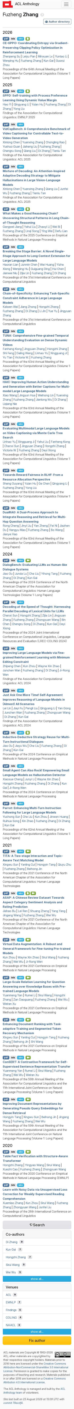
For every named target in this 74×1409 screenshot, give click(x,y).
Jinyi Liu (26, 525)
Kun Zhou (29, 666)
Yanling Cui (28, 864)
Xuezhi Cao (10, 1169)
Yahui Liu (30, 226)
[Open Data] (28, 732)
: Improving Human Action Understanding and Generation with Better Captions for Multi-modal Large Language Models (36, 386)
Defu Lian (61, 231)
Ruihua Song (11, 821)
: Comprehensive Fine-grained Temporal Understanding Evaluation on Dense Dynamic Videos (36, 340)
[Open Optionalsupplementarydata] (28, 893)
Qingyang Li (21, 104)
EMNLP (11, 1302)
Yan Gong (64, 708)
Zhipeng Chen (12, 666)
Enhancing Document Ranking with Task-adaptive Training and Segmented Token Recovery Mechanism (32, 1028)
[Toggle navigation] (66, 4)
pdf (6, 38)
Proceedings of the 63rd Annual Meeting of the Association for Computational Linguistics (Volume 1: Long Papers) (37, 366)
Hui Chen (58, 269)
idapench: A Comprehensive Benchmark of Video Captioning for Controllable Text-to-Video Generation (36, 133)
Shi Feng (8, 353)
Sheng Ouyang (12, 483)
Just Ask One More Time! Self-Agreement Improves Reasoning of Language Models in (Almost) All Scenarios (34, 699)
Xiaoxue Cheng (13, 779)
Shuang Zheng (39, 911)
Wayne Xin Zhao (48, 666)
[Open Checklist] (28, 39)
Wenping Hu (10, 60)
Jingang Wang (12, 915)
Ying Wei (47, 231)
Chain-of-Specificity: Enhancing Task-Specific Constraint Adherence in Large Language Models (36, 298)
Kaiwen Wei (10, 307)
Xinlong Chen (11, 142)
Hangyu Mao (17, 530)
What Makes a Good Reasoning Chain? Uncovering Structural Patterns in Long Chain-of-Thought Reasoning (36, 218)
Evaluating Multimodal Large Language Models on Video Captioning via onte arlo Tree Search (36, 433)
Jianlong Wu (44, 399)
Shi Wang (37, 1041)
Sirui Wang (48, 957)
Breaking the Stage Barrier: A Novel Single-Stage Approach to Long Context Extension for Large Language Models (36, 255)
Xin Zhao (27, 821)
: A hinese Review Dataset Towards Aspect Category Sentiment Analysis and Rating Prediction (33, 902)
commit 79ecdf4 (13, 1402)
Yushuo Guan (11, 146)
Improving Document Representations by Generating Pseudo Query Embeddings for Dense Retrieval (33, 1108)
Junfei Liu (45, 1207)
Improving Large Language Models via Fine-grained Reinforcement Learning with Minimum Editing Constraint (36, 657)
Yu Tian (8, 357)
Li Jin (42, 311)
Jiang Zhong (28, 307)
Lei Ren (23, 911)
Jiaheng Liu (30, 146)
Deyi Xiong (48, 450)
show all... (37, 1279)
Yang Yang (58, 911)
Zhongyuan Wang (47, 619)
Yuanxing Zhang (32, 142)
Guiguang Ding (40, 269)
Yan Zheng (41, 525)
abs (20, 38)
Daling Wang (24, 353)
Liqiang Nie (10, 404)
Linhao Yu (41, 353)
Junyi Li (30, 779)
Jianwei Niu (10, 273)
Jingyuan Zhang (34, 349)
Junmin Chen (29, 264)
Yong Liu (19, 108)
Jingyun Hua (27, 395)
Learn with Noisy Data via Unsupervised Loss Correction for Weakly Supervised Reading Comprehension (35, 1194)
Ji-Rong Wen (17, 787)
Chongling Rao (55, 142)
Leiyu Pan (28, 56)
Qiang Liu (30, 151)
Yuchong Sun (11, 816)
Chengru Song (12, 151)
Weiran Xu (9, 1004)
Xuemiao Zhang (13, 1203)
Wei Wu (51, 915)
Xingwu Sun (10, 864)
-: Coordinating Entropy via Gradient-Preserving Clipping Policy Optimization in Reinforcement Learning (35, 47)
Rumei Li (30, 995)
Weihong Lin (46, 395)
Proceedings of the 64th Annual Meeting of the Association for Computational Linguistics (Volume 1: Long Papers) (37, 73)
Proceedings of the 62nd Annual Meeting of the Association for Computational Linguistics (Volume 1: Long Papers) (37, 834)
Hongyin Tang (46, 864)
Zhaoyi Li (44, 226)
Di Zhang (44, 151)
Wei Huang (47, 264)
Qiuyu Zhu (64, 864)
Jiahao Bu (9, 911)
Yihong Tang (49, 573)
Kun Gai (48, 60)
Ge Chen (44, 483)
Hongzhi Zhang (49, 307)
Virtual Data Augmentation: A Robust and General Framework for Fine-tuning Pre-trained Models (36, 948)
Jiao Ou (8, 573)
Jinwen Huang (59, 816)
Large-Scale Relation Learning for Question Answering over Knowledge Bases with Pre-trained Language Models (34, 986)
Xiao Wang (10, 395)
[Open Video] (28, 560)
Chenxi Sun (11, 446)
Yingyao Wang (34, 1165)
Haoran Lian (10, 264)
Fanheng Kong (12, 349)
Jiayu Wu (21, 746)
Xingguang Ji (58, 353)
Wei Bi (56, 226)
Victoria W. (22, 357)
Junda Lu (21, 573)
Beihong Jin (34, 869)
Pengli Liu (31, 708)
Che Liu (34, 573)
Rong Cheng (11, 525)
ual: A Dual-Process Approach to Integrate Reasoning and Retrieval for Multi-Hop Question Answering (34, 517)
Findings (11, 1310)
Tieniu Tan (59, 151)
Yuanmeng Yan (12, 995)
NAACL (11, 1325)
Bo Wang (57, 530)
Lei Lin (7, 708)
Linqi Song (32, 231)
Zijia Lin (24, 273)
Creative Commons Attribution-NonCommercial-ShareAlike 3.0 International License (35, 1367)
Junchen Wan (11, 670)
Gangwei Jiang (12, 226)
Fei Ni (53, 525)
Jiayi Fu (18, 708)
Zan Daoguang (23, 999)
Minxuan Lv (45, 56)
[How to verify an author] (42, 14)
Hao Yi (7, 104)
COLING (11, 1317)
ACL (8, 1294)
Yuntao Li (61, 56)
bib (13, 38)
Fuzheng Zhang (31, 60)
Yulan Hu (37, 104)
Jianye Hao (10, 534)
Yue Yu (52, 311)
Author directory (59, 21)
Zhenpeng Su (11, 56)
